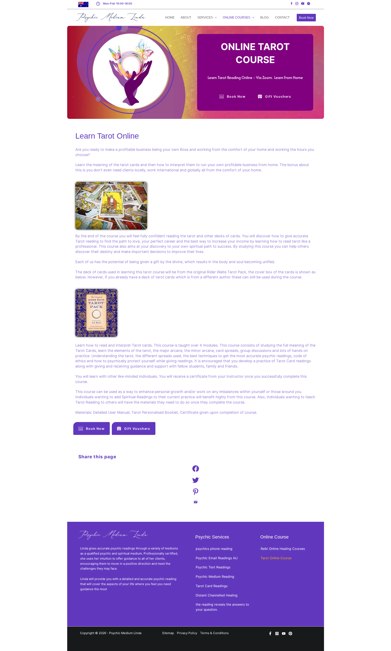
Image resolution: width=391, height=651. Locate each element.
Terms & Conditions (214, 633)
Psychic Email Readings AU (217, 558)
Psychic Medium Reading (215, 576)
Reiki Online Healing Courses (283, 549)
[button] (306, 17)
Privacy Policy (187, 633)
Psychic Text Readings (213, 567)
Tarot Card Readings (211, 586)
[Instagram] (277, 633)
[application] (215, 17)
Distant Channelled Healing (216, 595)
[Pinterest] (290, 633)
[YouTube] (284, 633)
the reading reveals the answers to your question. (222, 607)
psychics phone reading (214, 549)
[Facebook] (270, 633)
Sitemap (168, 633)
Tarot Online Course (276, 558)
